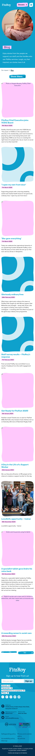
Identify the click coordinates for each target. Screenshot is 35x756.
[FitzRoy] (9, 8)
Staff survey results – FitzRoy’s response (15, 355)
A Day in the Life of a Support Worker (15, 465)
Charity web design (13, 753)
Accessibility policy (8, 738)
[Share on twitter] (2, 697)
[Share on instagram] (11, 697)
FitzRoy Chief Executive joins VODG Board (14, 121)
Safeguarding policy (8, 734)
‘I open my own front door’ (13, 184)
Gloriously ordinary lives (12, 294)
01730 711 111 (8, 713)
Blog (12, 70)
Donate (21, 4)
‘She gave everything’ (11, 238)
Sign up (28, 681)
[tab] (5, 70)
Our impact (5, 70)
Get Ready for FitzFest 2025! (14, 410)
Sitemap (4, 741)
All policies (21, 738)
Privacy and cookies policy (25, 735)
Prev (10, 652)
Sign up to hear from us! (17, 676)
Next (25, 652)
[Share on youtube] (19, 697)
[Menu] (31, 5)
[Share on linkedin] (15, 697)
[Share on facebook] (6, 697)
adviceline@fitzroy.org (12, 718)
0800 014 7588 (22, 713)
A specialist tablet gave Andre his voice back (16, 569)
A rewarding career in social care (16, 633)
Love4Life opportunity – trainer (16, 519)
